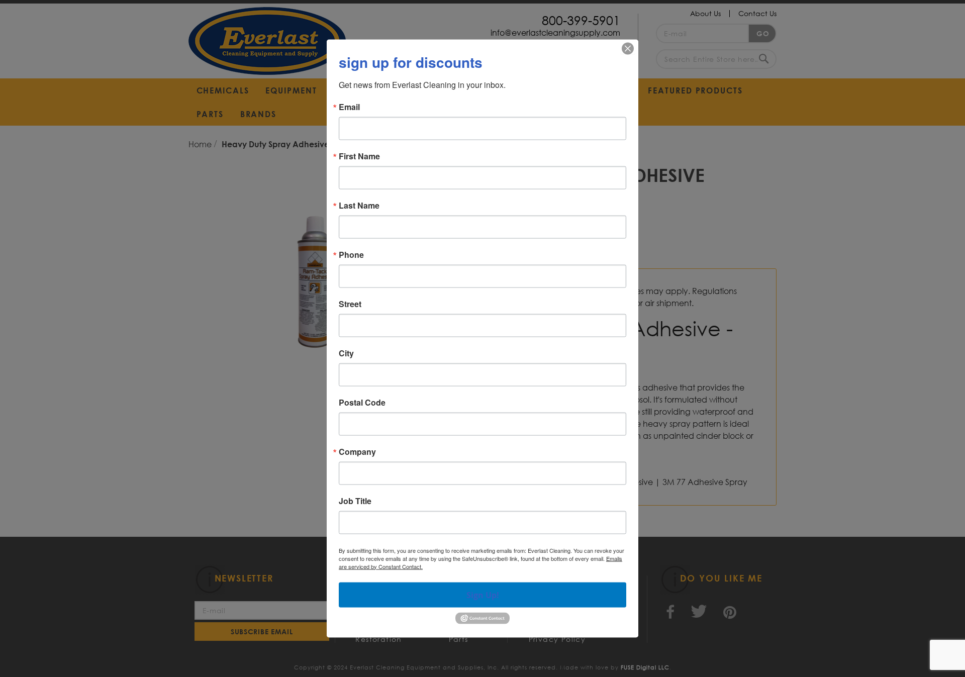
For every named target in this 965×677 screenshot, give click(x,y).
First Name (359, 156)
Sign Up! (482, 594)
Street (350, 304)
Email (349, 107)
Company (357, 451)
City (346, 353)
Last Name (359, 205)
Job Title (355, 501)
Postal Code (362, 402)
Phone (351, 254)
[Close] (627, 48)
